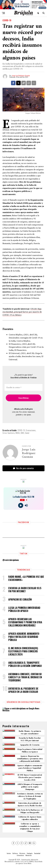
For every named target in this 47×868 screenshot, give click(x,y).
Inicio (9, 853)
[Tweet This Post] (18, 83)
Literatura (20, 855)
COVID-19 (21, 430)
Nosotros (29, 855)
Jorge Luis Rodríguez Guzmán (21, 75)
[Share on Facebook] (13, 83)
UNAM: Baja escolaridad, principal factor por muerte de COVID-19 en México (22, 311)
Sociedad (37, 853)
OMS (22, 433)
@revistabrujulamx (11, 559)
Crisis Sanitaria (9, 433)
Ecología (29, 853)
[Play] (21, 505)
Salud (27, 433)
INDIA (17, 433)
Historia (22, 853)
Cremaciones (31, 430)
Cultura (15, 853)
